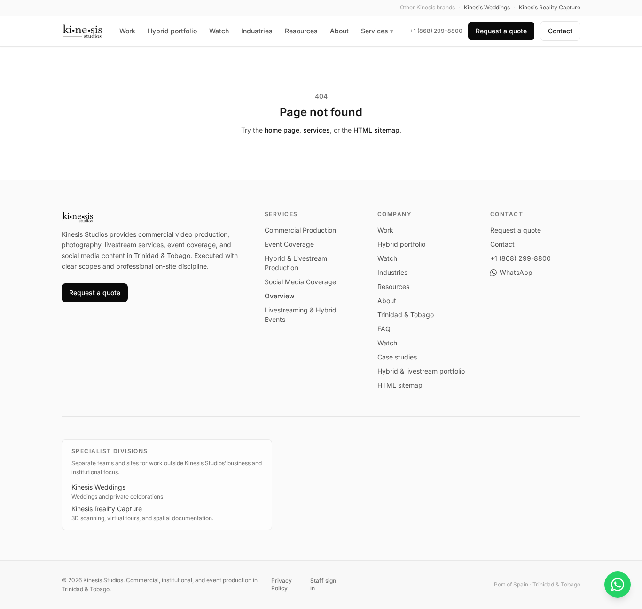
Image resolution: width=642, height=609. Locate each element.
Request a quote (501, 31)
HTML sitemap (376, 130)
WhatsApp (516, 272)
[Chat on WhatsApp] (617, 584)
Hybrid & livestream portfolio (421, 371)
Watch (219, 31)
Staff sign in (323, 584)
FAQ (384, 329)
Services (377, 31)
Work (127, 31)
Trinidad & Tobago (405, 315)
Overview (280, 296)
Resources (301, 31)
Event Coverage (289, 244)
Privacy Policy (281, 584)
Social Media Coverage (300, 282)
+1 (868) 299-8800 (436, 30)
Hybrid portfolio (172, 31)
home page (282, 130)
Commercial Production (300, 230)
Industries (257, 31)
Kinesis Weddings (98, 487)
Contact (560, 31)
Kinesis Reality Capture (106, 509)
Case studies (397, 357)
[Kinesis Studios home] (82, 31)
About (339, 31)
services (316, 130)
